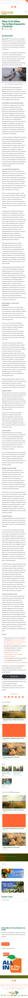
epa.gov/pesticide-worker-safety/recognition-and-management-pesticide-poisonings (13, 654)
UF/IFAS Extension (11, 855)
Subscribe (5, 944)
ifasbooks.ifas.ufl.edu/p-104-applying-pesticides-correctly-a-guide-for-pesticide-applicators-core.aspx (15, 642)
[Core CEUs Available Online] (7, 781)
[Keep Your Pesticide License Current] (18, 768)
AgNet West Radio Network (12, 985)
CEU (12, 29)
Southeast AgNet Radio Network (8, 984)
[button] (26, 11)
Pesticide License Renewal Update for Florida (6, 773)
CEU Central (3, 855)
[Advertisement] (12, 913)
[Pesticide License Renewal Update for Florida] (7, 768)
